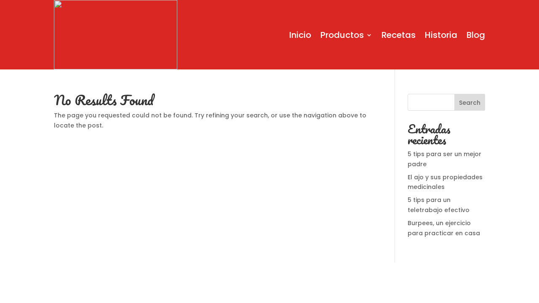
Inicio (300, 35)
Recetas (399, 35)
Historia (441, 35)
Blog (476, 35)
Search (469, 102)
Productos (342, 35)
